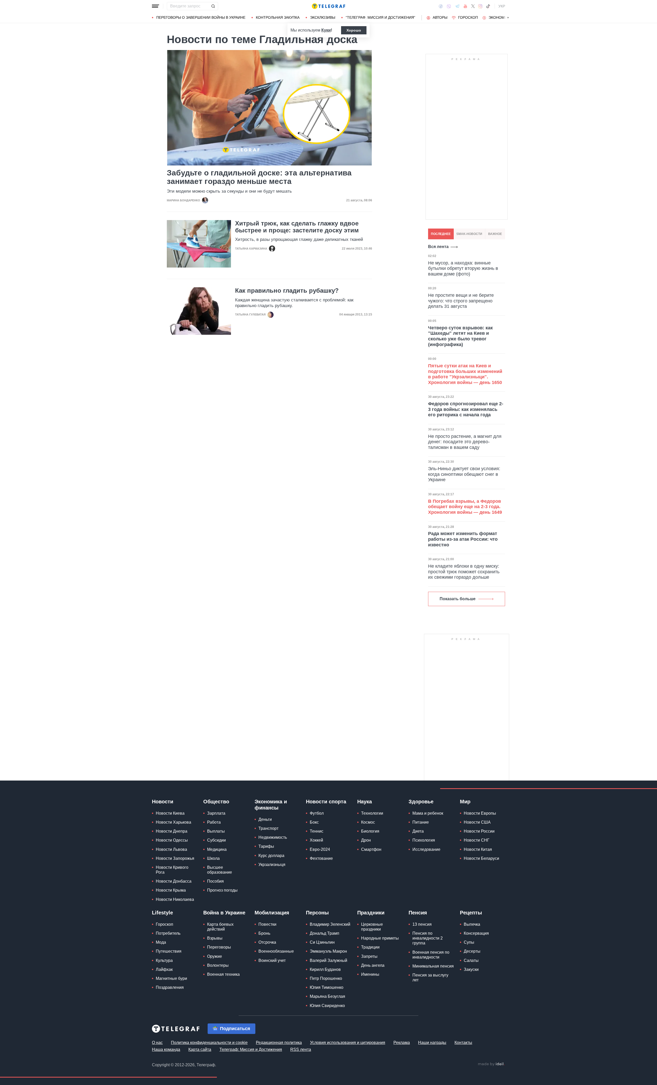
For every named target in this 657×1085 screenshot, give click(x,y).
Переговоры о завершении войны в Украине (200, 17)
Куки (326, 30)
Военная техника (223, 974)
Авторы (440, 17)
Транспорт (268, 828)
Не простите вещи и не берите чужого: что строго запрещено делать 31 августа (461, 301)
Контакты (463, 1042)
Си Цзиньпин (322, 942)
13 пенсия (422, 924)
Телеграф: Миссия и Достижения (250, 1049)
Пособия (215, 881)
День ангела (372, 965)
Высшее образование (219, 869)
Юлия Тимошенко (326, 987)
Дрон (366, 840)
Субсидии (216, 840)
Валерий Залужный (328, 960)
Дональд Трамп (324, 933)
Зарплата (216, 813)
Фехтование (321, 858)
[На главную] (328, 6)
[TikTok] (488, 6)
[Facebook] (441, 6)
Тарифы (266, 846)
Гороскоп (468, 17)
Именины (370, 974)
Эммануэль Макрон (328, 951)
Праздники (370, 912)
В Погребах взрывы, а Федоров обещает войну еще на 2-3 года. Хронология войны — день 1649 (465, 507)
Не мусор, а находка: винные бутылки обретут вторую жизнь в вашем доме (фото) (463, 268)
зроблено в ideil (491, 1064)
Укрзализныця (271, 864)
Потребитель (168, 933)
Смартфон (371, 849)
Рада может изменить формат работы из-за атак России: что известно (463, 539)
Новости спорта (326, 801)
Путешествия (168, 951)
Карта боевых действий (220, 926)
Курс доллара (271, 855)
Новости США (477, 822)
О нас (157, 1042)
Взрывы (215, 938)
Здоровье (421, 801)
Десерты (472, 951)
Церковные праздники (372, 926)
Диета (418, 831)
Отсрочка (267, 942)
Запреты (369, 956)
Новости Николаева (175, 899)
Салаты (471, 960)
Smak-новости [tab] (469, 234)
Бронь (264, 933)
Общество (216, 801)
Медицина (217, 849)
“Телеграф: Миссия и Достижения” (380, 17)
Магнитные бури (171, 978)
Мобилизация (272, 912)
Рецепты (471, 912)
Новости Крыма (171, 890)
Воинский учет (272, 960)
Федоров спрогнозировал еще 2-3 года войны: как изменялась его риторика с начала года (465, 409)
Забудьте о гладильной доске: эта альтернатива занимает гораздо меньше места (259, 177)
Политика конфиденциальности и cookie (209, 1042)
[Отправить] (213, 6)
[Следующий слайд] (508, 18)
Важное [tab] (495, 234)
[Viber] (449, 6)
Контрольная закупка (277, 17)
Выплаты (216, 831)
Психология (423, 840)
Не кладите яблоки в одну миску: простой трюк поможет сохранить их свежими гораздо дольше (463, 572)
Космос (368, 822)
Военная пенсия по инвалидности (430, 954)
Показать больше (458, 599)
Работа (214, 822)
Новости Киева (170, 813)
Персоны (317, 912)
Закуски (471, 969)
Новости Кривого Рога (172, 869)
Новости (162, 801)
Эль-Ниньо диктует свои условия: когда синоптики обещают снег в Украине (464, 474)
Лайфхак (164, 969)
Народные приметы (380, 938)
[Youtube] (465, 6)
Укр (501, 6)
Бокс (314, 822)
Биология (370, 831)
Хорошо (353, 30)
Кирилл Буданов (325, 969)
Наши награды (432, 1042)
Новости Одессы (172, 840)
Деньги (265, 819)
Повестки (267, 924)
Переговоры (219, 947)
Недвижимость (272, 837)
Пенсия (418, 912)
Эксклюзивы (322, 17)
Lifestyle (162, 912)
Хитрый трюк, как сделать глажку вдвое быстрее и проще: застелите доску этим (297, 226)
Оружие (214, 956)
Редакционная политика (279, 1042)
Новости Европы (480, 813)
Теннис (316, 831)
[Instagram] (480, 6)
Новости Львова (171, 849)
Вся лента (438, 246)
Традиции (370, 947)
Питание (420, 822)
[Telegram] (457, 6)
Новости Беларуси (481, 858)
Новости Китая (478, 849)
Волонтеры (218, 965)
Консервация (476, 933)
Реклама (401, 1042)
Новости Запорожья (175, 858)
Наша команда (166, 1049)
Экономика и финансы (271, 805)
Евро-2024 (320, 849)
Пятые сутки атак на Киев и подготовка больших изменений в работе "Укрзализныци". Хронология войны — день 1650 (465, 374)
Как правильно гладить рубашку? (287, 290)
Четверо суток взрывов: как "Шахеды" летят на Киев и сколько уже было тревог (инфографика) (460, 336)
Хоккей (316, 840)
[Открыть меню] (155, 6)
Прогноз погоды (222, 890)
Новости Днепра (171, 831)
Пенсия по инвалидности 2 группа (427, 938)
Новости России (479, 831)
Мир (465, 801)
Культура (164, 960)
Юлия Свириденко (327, 1005)
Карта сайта (199, 1049)
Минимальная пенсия (433, 966)
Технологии (372, 813)
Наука (364, 801)
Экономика (500, 17)
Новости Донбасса (173, 881)
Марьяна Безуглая (327, 996)
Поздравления (170, 987)
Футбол (317, 813)
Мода (161, 942)
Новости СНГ (476, 840)
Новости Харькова (173, 822)
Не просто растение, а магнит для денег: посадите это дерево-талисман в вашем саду (464, 442)
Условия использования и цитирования (347, 1042)
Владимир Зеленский (330, 924)
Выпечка (472, 924)
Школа (213, 858)
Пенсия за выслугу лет (430, 977)
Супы (469, 942)
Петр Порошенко (326, 978)
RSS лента (300, 1049)
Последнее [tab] (441, 234)
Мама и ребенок (427, 813)
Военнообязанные (276, 951)
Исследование (426, 849)
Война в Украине (224, 912)
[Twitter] (473, 6)
